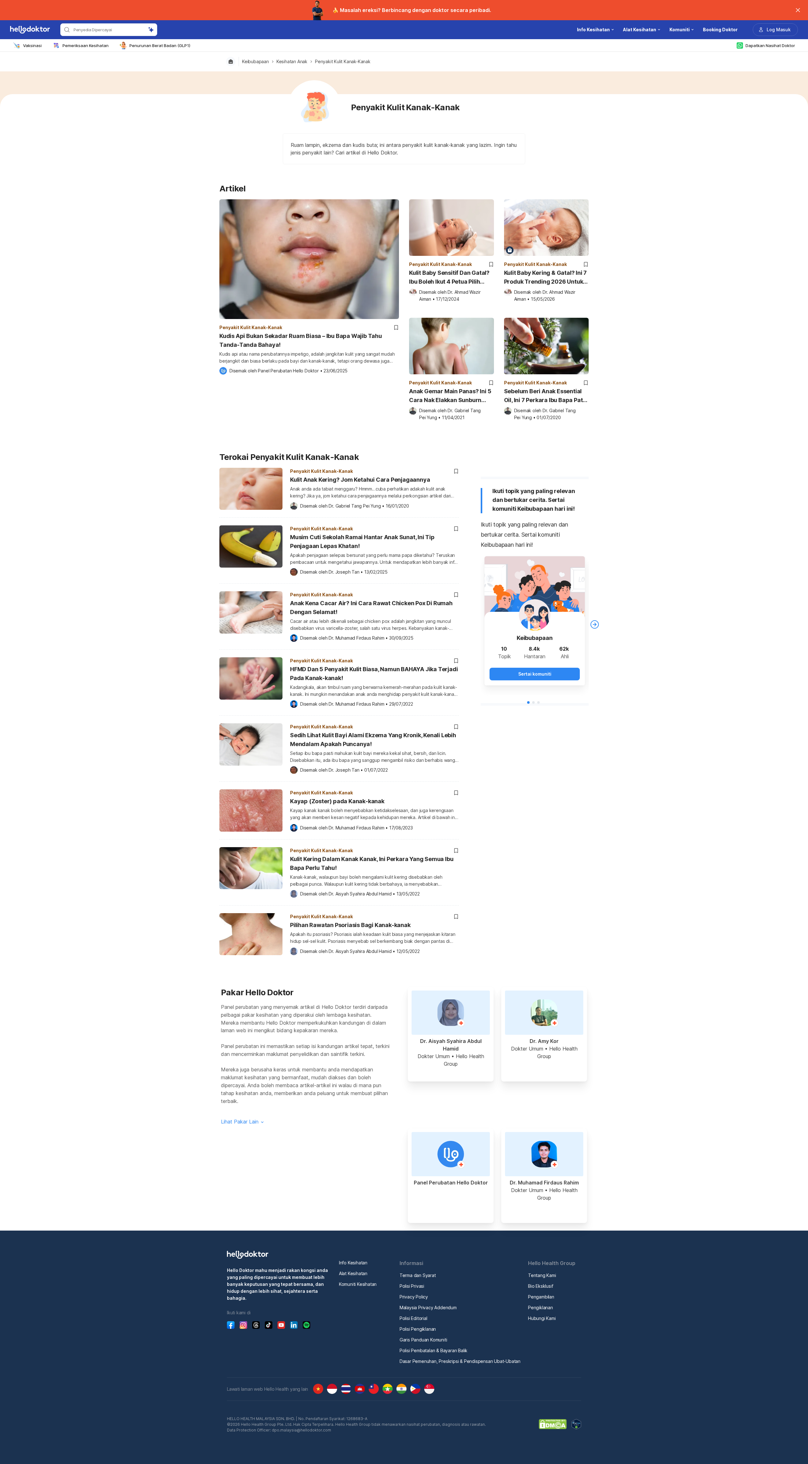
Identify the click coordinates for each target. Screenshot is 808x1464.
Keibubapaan (255, 61)
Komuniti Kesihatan (358, 1284)
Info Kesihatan (353, 1262)
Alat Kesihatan (353, 1273)
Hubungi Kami (542, 1318)
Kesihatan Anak (291, 61)
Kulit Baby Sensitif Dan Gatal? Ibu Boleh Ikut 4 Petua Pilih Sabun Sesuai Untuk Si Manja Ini (449, 277)
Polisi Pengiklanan (418, 1329)
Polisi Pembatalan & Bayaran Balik (433, 1350)
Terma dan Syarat (418, 1275)
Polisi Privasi (412, 1286)
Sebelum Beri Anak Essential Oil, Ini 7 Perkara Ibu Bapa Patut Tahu (546, 396)
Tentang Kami (542, 1275)
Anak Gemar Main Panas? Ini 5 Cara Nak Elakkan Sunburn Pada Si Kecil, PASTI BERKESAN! (450, 396)
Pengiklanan (540, 1307)
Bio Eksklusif (540, 1286)
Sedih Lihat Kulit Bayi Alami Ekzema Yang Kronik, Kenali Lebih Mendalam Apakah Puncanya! (373, 739)
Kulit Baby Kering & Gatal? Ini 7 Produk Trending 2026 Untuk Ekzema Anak (545, 277)
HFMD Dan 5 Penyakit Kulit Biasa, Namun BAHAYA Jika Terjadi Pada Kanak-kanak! (374, 673)
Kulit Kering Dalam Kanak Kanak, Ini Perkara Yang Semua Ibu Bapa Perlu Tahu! (371, 863)
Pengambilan (541, 1296)
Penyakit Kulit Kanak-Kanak (343, 61)
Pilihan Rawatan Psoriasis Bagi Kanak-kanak (350, 925)
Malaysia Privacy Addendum (428, 1307)
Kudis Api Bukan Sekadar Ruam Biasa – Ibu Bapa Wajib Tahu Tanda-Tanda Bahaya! (300, 340)
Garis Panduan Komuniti (423, 1339)
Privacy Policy (414, 1296)
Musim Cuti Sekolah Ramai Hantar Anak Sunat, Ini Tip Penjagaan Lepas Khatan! (362, 541)
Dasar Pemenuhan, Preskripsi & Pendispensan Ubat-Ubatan (460, 1361)
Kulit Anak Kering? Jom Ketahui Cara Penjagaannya (360, 479)
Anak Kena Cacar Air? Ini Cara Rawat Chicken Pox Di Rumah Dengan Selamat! (371, 607)
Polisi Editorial (413, 1318)
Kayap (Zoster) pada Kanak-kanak (337, 801)
